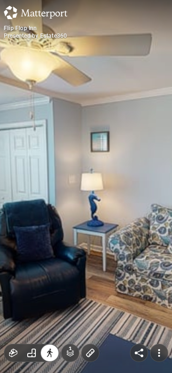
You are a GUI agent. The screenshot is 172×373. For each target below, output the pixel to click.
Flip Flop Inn (20, 28)
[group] (31, 353)
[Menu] (159, 353)
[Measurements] (90, 353)
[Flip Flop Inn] (86, 186)
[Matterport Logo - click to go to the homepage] (35, 12)
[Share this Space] (139, 353)
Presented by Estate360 (35, 36)
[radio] (13, 353)
